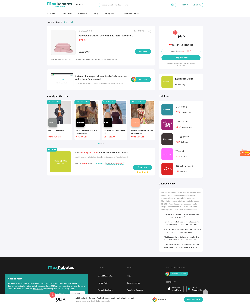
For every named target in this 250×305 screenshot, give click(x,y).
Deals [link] (57, 22)
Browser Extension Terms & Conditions (111, 83)
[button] (79, 5)
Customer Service (133, 283)
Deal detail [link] (68, 22)
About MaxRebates (105, 276)
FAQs (129, 276)
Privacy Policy (103, 283)
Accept (77, 294)
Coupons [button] (82, 13)
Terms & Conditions (105, 290)
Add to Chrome (193, 299)
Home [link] (49, 22)
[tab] (181, 215)
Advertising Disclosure (135, 290)
